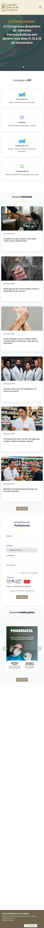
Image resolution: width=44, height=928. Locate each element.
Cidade (9, 546)
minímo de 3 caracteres (29, 573)
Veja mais (22, 509)
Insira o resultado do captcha (18, 586)
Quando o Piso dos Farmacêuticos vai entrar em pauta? (19, 390)
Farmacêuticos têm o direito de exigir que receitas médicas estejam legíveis (21, 440)
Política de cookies (7, 920)
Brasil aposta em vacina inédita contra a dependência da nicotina (21, 290)
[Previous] (5, 40)
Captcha (10, 577)
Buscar (23, 597)
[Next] (39, 40)
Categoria (10, 555)
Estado (9, 536)
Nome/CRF (11, 565)
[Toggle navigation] (40, 7)
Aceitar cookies (30, 925)
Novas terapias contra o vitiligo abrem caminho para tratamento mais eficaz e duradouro (20, 341)
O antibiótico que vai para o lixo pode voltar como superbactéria (19, 240)
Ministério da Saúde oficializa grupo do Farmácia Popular (20, 490)
